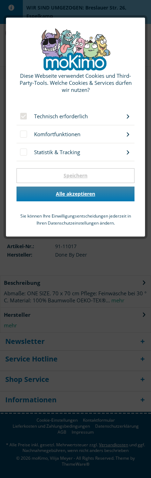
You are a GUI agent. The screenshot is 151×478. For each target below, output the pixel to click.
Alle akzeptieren (75, 193)
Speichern (75, 175)
